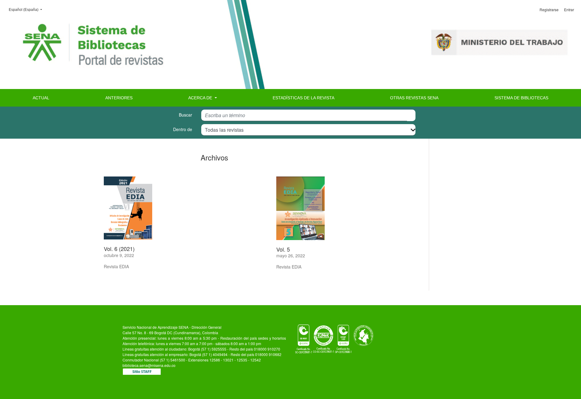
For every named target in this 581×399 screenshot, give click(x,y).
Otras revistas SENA (414, 97)
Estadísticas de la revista (303, 97)
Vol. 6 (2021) (119, 248)
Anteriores (119, 97)
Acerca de (200, 97)
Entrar (569, 9)
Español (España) (27, 9)
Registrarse (549, 9)
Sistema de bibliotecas (521, 97)
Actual (41, 97)
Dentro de (182, 129)
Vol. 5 (283, 249)
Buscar (185, 115)
